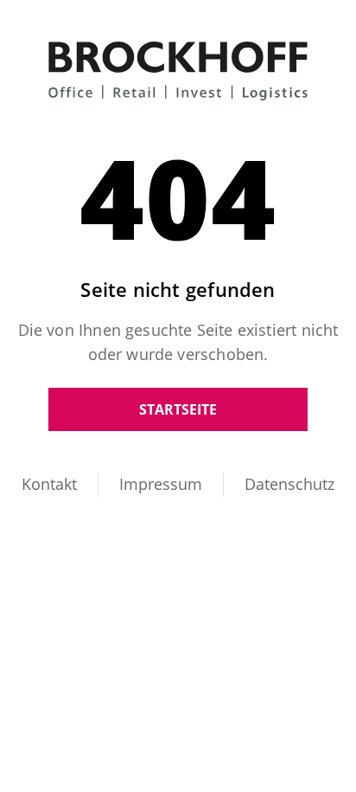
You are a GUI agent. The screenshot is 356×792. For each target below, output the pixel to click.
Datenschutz (289, 483)
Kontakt (49, 483)
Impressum (160, 483)
